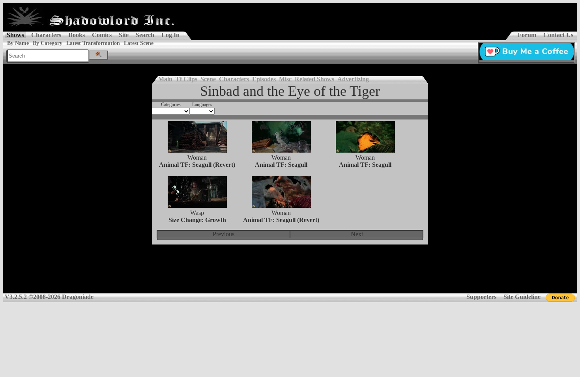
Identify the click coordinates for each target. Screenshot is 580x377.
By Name (18, 43)
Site (124, 35)
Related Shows (314, 79)
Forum (527, 35)
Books (76, 35)
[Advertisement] (290, 274)
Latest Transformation (93, 43)
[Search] (98, 55)
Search (145, 35)
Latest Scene (138, 43)
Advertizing (353, 79)
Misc (285, 79)
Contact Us (558, 35)
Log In (170, 35)
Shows (15, 35)
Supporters (481, 296)
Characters (46, 35)
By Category (47, 43)
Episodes (264, 79)
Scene (208, 79)
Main (165, 79)
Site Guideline (522, 296)
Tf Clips (186, 79)
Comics (102, 35)
